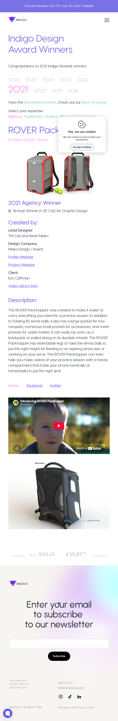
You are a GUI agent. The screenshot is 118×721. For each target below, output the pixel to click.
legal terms (15, 706)
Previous (6, 530)
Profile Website (20, 257)
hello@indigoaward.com (71, 687)
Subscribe (59, 656)
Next (112, 530)
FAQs (39, 706)
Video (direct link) (22, 286)
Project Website (21, 264)
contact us (28, 706)
